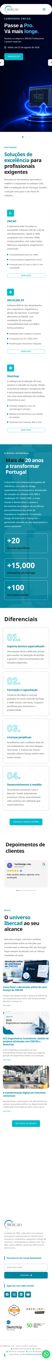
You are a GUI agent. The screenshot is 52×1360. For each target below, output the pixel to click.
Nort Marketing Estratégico (33, 1354)
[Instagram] (14, 1294)
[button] (44, 9)
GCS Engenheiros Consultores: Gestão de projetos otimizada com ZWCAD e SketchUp (26, 1041)
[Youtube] (28, 1294)
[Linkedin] (21, 1294)
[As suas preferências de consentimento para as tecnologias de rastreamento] (4, 1355)
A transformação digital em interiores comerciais (24, 1094)
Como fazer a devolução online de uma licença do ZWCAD (25, 989)
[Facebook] (7, 1294)
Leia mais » (7, 1005)
